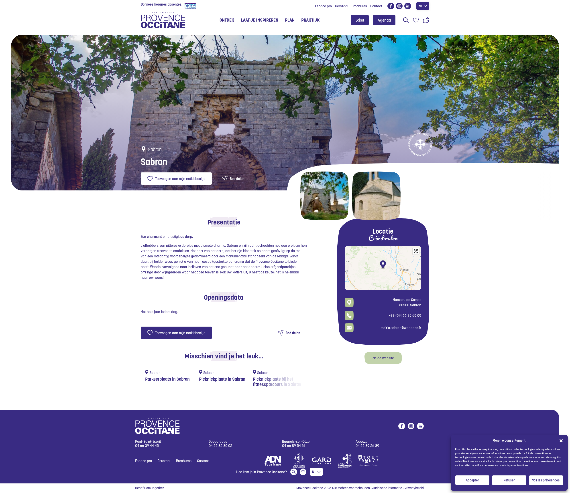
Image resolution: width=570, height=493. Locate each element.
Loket (360, 20)
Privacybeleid (414, 488)
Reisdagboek (416, 20)
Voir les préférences (546, 480)
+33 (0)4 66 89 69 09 (405, 315)
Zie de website (383, 358)
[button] (561, 440)
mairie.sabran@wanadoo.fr (401, 327)
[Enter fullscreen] (416, 251)
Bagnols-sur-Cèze (295, 441)
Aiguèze (361, 441)
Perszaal (341, 6)
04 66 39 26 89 (367, 446)
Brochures (359, 6)
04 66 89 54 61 (293, 446)
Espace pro (323, 6)
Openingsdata (224, 297)
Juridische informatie (387, 488)
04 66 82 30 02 (220, 446)
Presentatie (223, 222)
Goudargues (218, 441)
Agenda (384, 20)
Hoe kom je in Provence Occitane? (261, 472)
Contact (376, 6)
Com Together (154, 488)
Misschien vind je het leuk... (224, 356)
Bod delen (237, 178)
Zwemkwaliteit (208, 6)
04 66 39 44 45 (147, 446)
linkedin (407, 6)
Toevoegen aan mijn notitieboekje (180, 178)
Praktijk (310, 20)
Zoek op (406, 20)
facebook (390, 6)
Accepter (472, 480)
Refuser (509, 480)
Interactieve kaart (426, 20)
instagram (399, 6)
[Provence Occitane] (163, 20)
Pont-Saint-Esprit (148, 441)
